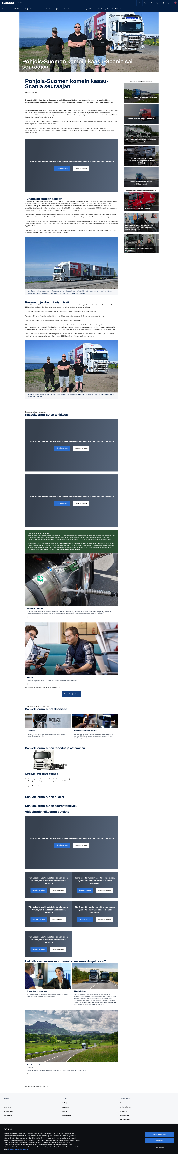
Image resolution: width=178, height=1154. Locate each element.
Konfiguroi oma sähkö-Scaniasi (41, 774)
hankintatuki (107, 545)
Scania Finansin (40, 316)
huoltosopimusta (41, 232)
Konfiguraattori (66, 1115)
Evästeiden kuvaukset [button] (81, 168)
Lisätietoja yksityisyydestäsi (18, 1149)
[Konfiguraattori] (163, 3)
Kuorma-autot (8, 1103)
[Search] (145, 3)
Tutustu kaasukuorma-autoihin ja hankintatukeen (41, 687)
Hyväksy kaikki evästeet (159, 1134)
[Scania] (8, 3)
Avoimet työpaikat (125, 1107)
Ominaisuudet (8, 1115)
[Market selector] (157, 3)
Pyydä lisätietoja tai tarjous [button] (71, 694)
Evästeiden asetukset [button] (62, 168)
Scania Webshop (125, 1119)
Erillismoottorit (8, 1111)
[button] (169, 3)
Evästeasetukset (159, 1147)
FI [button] (139, 3)
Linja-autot (7, 1107)
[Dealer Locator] (151, 3)
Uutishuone (123, 1111)
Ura (121, 1103)
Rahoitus (64, 1111)
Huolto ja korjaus (67, 1103)
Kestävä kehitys (124, 1115)
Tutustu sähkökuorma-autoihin (35, 1086)
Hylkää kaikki (159, 1140)
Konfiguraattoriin (31, 786)
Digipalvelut (65, 1107)
